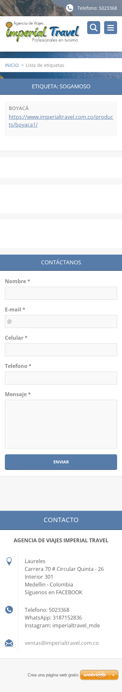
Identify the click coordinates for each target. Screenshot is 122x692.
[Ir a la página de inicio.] (63, 34)
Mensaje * (18, 394)
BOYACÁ (19, 108)
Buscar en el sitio (93, 27)
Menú (110, 27)
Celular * (16, 337)
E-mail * (15, 309)
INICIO (12, 65)
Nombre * (17, 281)
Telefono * (18, 366)
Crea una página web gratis (53, 675)
